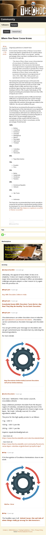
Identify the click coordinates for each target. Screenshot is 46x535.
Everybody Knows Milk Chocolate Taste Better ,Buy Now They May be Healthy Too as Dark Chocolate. (22, 305)
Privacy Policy (39, 530)
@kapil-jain (6, 290)
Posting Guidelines (24, 530)
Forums (6, 32)
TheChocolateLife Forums (25, 531)
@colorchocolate (8, 394)
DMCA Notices (13, 530)
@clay (4, 46)
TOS (32, 530)
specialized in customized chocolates (19, 320)
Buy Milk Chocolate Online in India (14, 294)
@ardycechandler (8, 270)
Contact (5, 530)
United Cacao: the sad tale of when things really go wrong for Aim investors (23, 519)
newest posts (16, 32)
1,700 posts (4, 53)
